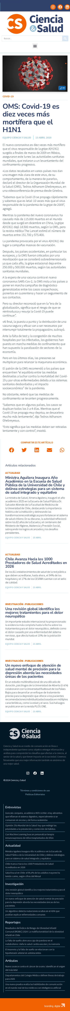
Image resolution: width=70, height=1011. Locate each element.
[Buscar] (65, 38)
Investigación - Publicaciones (24, 604)
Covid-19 (8, 96)
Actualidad (12, 472)
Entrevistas (13, 807)
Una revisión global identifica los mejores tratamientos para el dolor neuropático (34, 612)
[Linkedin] (67, 7)
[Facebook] (60, 7)
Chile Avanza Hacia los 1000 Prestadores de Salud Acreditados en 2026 (36, 563)
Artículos (11, 961)
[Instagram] (53, 7)
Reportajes (13, 922)
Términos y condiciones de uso (35, 790)
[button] (35, 46)
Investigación (14, 884)
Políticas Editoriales (35, 794)
